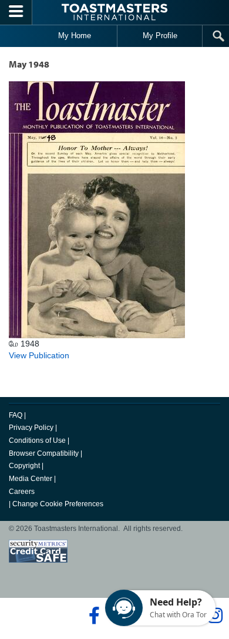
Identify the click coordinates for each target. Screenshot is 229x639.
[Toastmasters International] (114, 12)
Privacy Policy (31, 427)
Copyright (24, 466)
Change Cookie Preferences (57, 504)
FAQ (15, 415)
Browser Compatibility (44, 453)
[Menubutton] (16, 12)
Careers (22, 491)
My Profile (160, 35)
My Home (74, 35)
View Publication (39, 355)
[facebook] (92, 615)
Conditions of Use (37, 440)
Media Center (30, 479)
